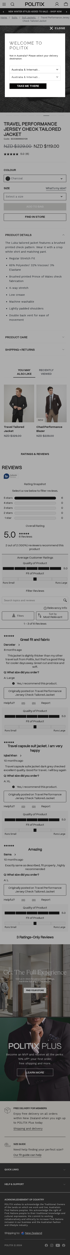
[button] (57, 28)
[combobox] (35, 69)
